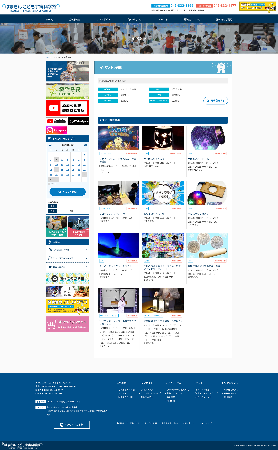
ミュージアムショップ (151, 393)
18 (62, 169)
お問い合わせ (188, 423)
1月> (86, 145)
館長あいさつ (230, 393)
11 (62, 164)
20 (73, 169)
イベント (163, 19)
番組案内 (171, 397)
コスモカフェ (147, 397)
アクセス (122, 393)
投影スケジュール (175, 393)
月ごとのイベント (203, 397)
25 (62, 174)
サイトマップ (205, 423)
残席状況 (171, 400)
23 (51, 174)
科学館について (192, 19)
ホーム (49, 19)
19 (67, 169)
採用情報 (228, 397)
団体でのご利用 (224, 19)
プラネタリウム (134, 19)
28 (79, 174)
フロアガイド (103, 19)
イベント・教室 (202, 390)
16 (51, 169)
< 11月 (49, 145)
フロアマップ (147, 390)
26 (67, 174)
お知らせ (121, 423)
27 (73, 174)
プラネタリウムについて (178, 390)
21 (79, 169)
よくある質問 (151, 423)
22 (84, 169)
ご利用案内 (74, 19)
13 (73, 164)
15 (84, 164)
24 (56, 174)
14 (79, 164)
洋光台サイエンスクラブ (206, 393)
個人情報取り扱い (169, 423)
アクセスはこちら (74, 424)
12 (67, 164)
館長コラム (135, 423)
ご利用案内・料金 (126, 390)
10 (56, 164)
